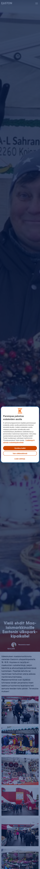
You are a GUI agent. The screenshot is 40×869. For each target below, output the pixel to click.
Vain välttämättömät (20, 453)
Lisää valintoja (19, 459)
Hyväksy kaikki (20, 448)
